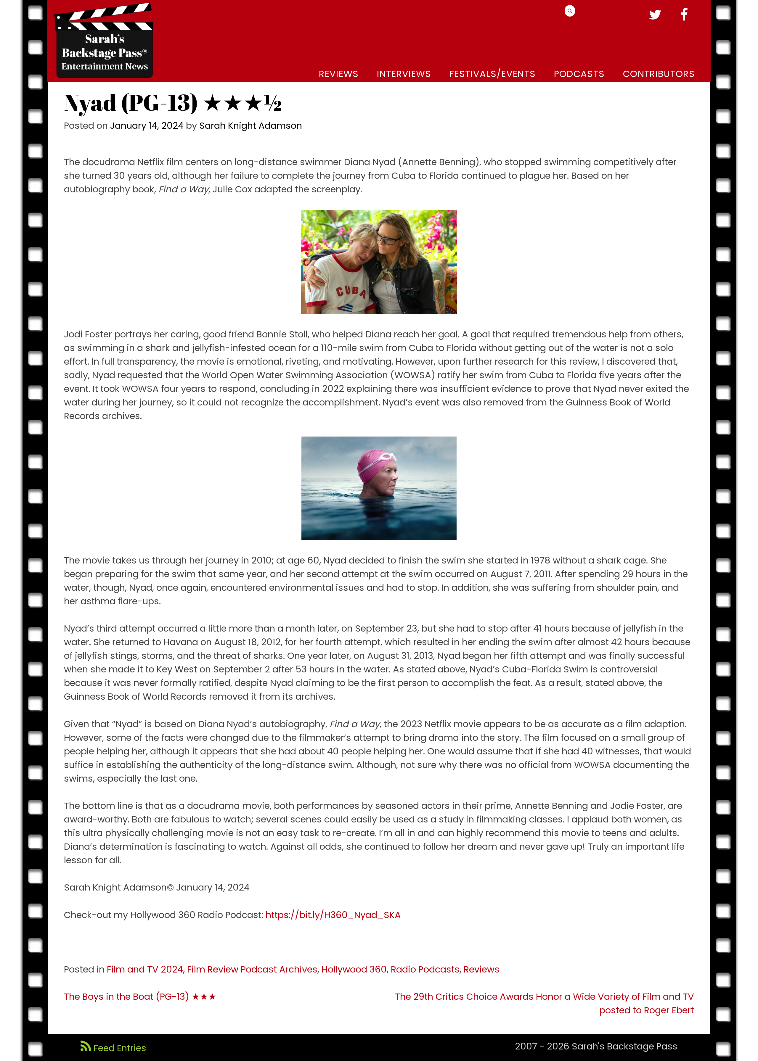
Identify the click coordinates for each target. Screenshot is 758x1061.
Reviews (339, 73)
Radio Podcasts (425, 969)
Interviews (404, 73)
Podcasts (579, 73)
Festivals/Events (492, 73)
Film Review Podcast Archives (252, 969)
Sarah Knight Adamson (250, 125)
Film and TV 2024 (145, 969)
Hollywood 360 (354, 969)
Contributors (659, 73)
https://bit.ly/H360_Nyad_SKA (333, 915)
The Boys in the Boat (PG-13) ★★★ (140, 996)
